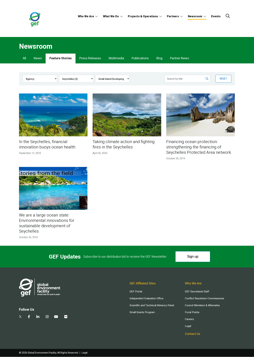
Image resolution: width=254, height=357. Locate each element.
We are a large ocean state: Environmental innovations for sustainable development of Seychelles (46, 223)
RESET (223, 79)
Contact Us (192, 334)
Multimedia (116, 58)
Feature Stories (60, 58)
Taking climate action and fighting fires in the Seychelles (123, 144)
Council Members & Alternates (202, 305)
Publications (140, 58)
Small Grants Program (142, 312)
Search (228, 16)
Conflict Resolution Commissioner (204, 298)
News (38, 58)
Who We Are (86, 16)
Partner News (179, 58)
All (24, 58)
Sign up (192, 256)
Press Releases (90, 58)
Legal (188, 326)
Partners (173, 16)
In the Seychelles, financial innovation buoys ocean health (47, 144)
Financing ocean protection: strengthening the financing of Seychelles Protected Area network (198, 147)
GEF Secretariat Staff (197, 291)
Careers (189, 319)
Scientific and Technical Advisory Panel (152, 305)
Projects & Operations (143, 16)
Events (215, 16)
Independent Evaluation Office (146, 298)
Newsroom (195, 16)
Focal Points (192, 312)
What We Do (111, 16)
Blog (159, 58)
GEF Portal (136, 291)
